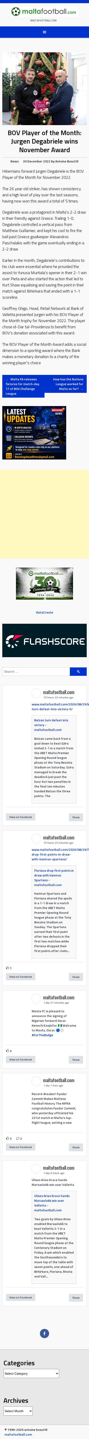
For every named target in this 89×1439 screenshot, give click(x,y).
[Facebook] (44, 1333)
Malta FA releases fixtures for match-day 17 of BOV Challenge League (22, 386)
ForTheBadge (43, 1035)
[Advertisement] (44, 514)
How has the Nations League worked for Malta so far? (68, 384)
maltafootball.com (43, 20)
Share (76, 817)
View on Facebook (20, 817)
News (14, 161)
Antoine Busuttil (67, 161)
